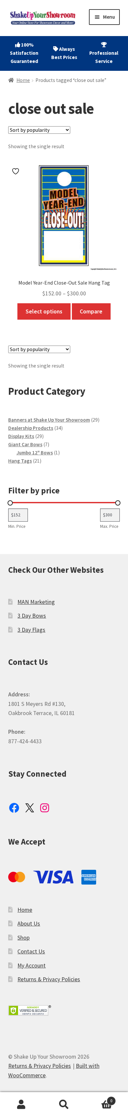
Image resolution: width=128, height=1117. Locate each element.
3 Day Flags (31, 629)
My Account (31, 965)
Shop (23, 937)
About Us (28, 923)
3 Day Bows (31, 615)
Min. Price (17, 526)
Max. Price (109, 526)
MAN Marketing (36, 602)
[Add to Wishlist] (16, 171)
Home (23, 80)
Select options (44, 311)
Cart (99, 1098)
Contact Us (31, 951)
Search (64, 1104)
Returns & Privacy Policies (48, 979)
